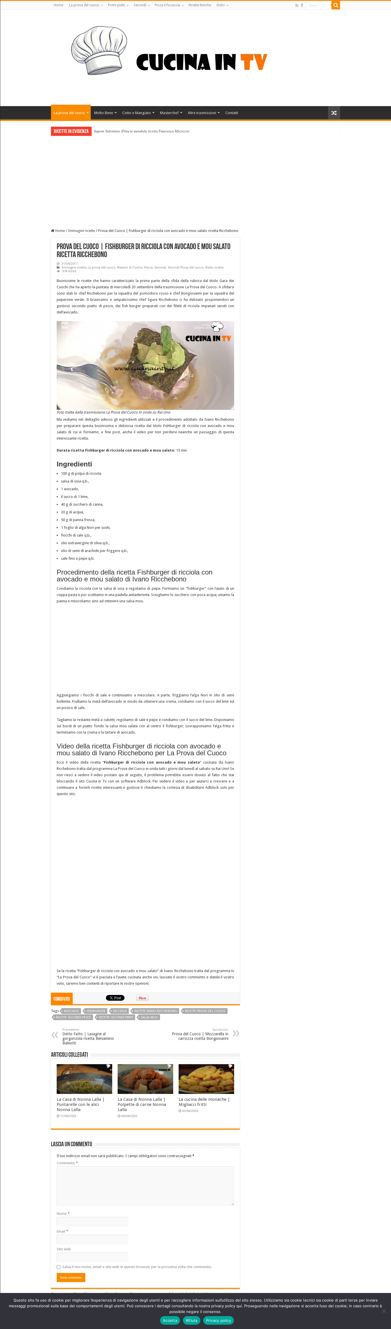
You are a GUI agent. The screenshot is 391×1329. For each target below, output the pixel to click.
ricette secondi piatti (116, 1017)
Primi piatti (116, 5)
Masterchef (169, 113)
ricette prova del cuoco (205, 1011)
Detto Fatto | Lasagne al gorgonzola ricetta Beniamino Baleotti (88, 1036)
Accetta (170, 1320)
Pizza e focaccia (167, 5)
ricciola (120, 1011)
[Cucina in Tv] (195, 57)
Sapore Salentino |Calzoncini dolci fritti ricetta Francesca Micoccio (146, 131)
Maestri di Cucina (130, 267)
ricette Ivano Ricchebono (156, 1011)
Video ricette (214, 267)
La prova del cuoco (84, 5)
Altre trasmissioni (202, 113)
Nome (63, 1213)
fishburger (96, 1011)
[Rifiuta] (384, 1311)
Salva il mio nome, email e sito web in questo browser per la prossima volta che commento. (137, 1267)
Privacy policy (218, 1320)
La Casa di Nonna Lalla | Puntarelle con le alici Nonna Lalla (81, 1104)
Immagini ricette (81, 231)
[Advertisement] (195, 179)
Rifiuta (192, 1320)
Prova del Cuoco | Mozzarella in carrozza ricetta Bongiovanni (200, 1034)
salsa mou (149, 1017)
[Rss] (297, 5)
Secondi (140, 5)
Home (58, 5)
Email (62, 1231)
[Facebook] (302, 5)
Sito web (64, 1249)
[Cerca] (335, 5)
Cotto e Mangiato (136, 113)
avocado (71, 1011)
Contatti (231, 113)
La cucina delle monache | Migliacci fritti (204, 1102)
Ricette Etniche (200, 5)
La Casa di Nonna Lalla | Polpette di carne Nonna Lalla (142, 1104)
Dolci (221, 5)
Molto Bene (103, 113)
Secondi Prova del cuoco (186, 267)
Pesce (148, 267)
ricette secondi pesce (73, 1017)
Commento (67, 1163)
